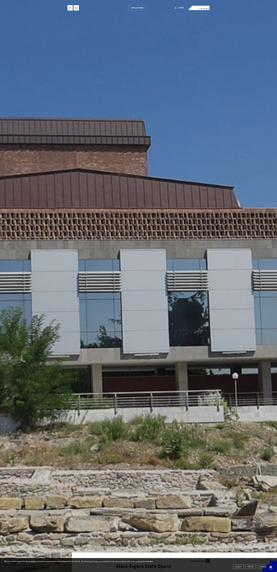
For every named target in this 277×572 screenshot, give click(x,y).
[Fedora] (199, 7)
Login (181, 8)
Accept (238, 567)
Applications (137, 8)
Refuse (251, 567)
